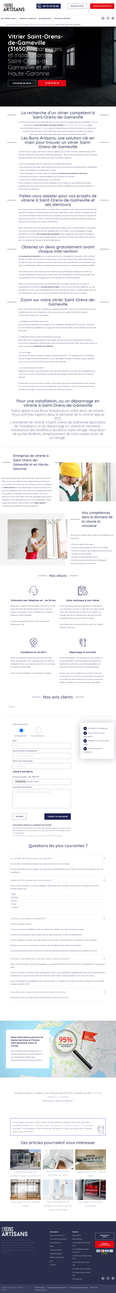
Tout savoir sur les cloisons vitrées (25, 1203)
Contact (53, 1265)
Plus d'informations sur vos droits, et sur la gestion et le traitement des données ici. (38, 836)
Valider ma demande (57, 816)
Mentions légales (40, 1287)
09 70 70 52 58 (50, 6)
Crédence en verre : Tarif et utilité (90, 1173)
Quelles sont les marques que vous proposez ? (31, 880)
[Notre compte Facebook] (108, 18)
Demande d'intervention (102, 6)
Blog (51, 1246)
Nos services (77, 1279)
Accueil (9, 24)
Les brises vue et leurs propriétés (90, 1203)
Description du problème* (23, 787)
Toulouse (44, 128)
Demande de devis (22, 83)
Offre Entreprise (56, 1254)
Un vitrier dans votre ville (81, 1269)
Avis (51, 1261)
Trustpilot (11, 707)
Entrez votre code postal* (23, 761)
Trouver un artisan (62, 18)
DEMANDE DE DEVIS (77, 6)
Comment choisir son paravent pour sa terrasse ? (25, 1173)
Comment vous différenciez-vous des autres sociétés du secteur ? (40, 958)
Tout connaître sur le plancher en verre (58, 1173)
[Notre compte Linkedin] (103, 18)
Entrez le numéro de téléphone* (25, 751)
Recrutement (77, 1239)
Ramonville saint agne (38, 1125)
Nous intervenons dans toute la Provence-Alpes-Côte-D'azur (38, 992)
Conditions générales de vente (79, 1287)
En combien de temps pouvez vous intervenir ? (31, 858)
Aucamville (66, 1125)
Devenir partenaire (57, 1257)
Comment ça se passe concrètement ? (28, 918)
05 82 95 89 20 (52, 83)
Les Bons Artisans (11, 1287)
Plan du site (93, 1287)
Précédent (19, 816)
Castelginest (55, 1125)
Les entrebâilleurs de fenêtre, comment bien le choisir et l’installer (58, 1205)
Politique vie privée (40, 1290)
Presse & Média (55, 1250)
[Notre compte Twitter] (113, 18)
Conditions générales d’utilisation (57, 1287)
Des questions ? (45, 18)
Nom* (15, 741)
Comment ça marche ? (28, 18)
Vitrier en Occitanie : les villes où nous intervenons (33, 24)
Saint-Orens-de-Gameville (75, 125)
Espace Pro (76, 1235)
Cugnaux (76, 1125)
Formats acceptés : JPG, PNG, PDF (26, 777)
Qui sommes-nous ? (9, 18)
